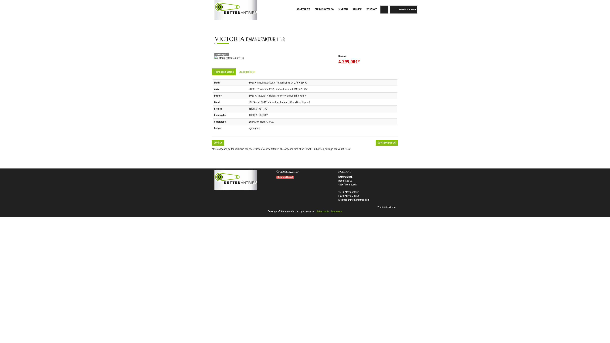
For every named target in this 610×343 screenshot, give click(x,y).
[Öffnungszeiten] (394, 9)
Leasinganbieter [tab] (247, 71)
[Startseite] (235, 10)
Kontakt (371, 9)
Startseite (303, 9)
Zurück (218, 142)
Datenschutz (322, 211)
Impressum (336, 211)
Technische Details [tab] (224, 71)
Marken (343, 9)
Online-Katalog (324, 9)
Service (357, 9)
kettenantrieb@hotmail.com (355, 199)
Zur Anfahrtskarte (387, 207)
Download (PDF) (387, 142)
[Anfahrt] (384, 9)
